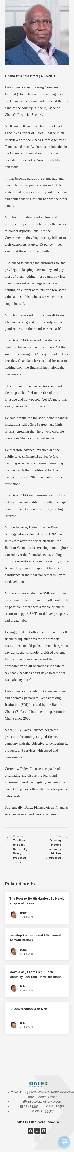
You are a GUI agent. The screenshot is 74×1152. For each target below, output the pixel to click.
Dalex (23, 912)
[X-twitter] (37, 1131)
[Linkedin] (43, 1131)
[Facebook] (30, 1131)
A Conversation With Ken (28, 1009)
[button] (37, 1138)
